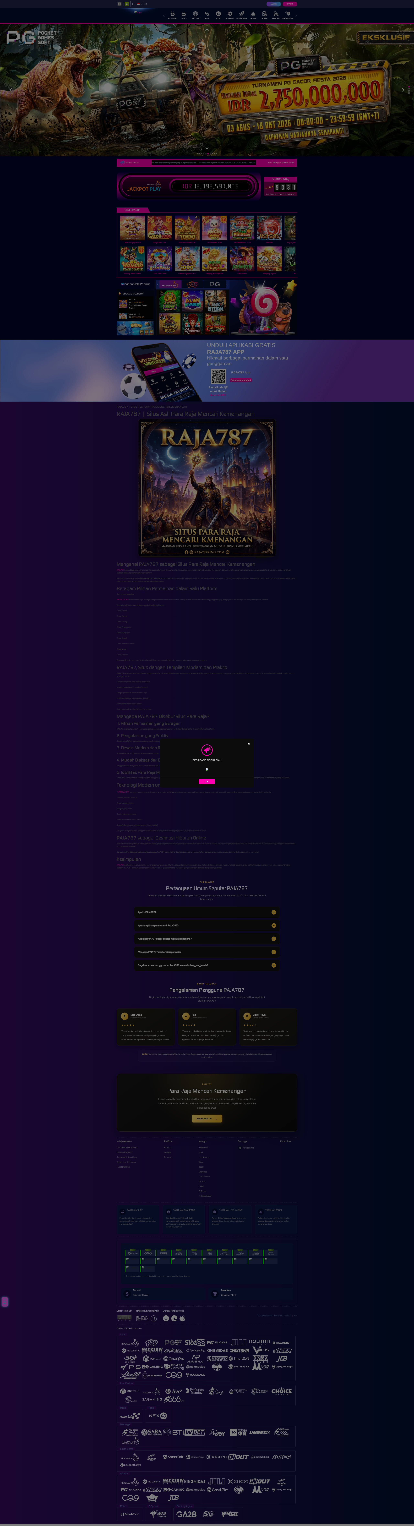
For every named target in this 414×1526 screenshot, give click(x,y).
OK (207, 781)
